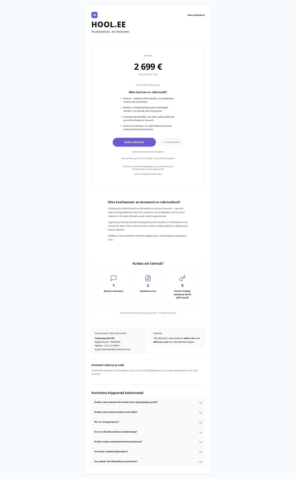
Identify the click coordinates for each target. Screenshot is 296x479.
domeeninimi (181, 370)
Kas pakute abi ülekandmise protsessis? (116, 461)
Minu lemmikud (196, 15)
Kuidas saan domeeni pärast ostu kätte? (116, 412)
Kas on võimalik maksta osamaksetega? (115, 431)
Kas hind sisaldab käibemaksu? (111, 451)
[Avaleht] (94, 15)
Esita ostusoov (134, 142)
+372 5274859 (111, 345)
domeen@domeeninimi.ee (117, 349)
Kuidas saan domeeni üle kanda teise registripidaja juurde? (126, 402)
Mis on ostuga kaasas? (106, 422)
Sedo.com (189, 338)
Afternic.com (161, 341)
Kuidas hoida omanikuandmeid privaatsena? (118, 441)
